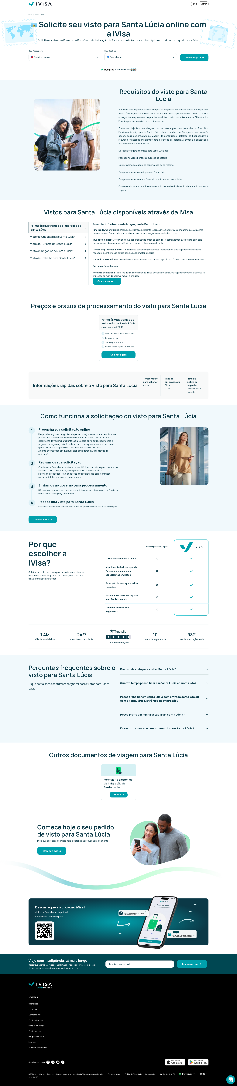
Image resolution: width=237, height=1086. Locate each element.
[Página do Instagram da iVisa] (48, 1062)
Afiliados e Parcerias (38, 1047)
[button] (164, 669)
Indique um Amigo (37, 1025)
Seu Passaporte (36, 51)
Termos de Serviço (114, 1074)
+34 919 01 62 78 (168, 1074)
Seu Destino (110, 51)
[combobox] (65, 57)
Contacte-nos (35, 1014)
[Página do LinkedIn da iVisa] (53, 1062)
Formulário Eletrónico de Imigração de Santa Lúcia (55, 227)
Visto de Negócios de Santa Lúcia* (52, 251)
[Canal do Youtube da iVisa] (58, 1062)
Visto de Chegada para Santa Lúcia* (53, 237)
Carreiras (33, 1009)
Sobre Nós (33, 1003)
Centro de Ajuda (36, 1020)
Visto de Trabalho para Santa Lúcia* (52, 258)
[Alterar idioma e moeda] (194, 4)
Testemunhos (35, 1031)
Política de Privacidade (133, 1074)
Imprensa (33, 1042)
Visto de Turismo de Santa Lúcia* (51, 244)
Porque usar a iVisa (37, 1036)
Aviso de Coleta (150, 1074)
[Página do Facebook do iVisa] (62, 1062)
